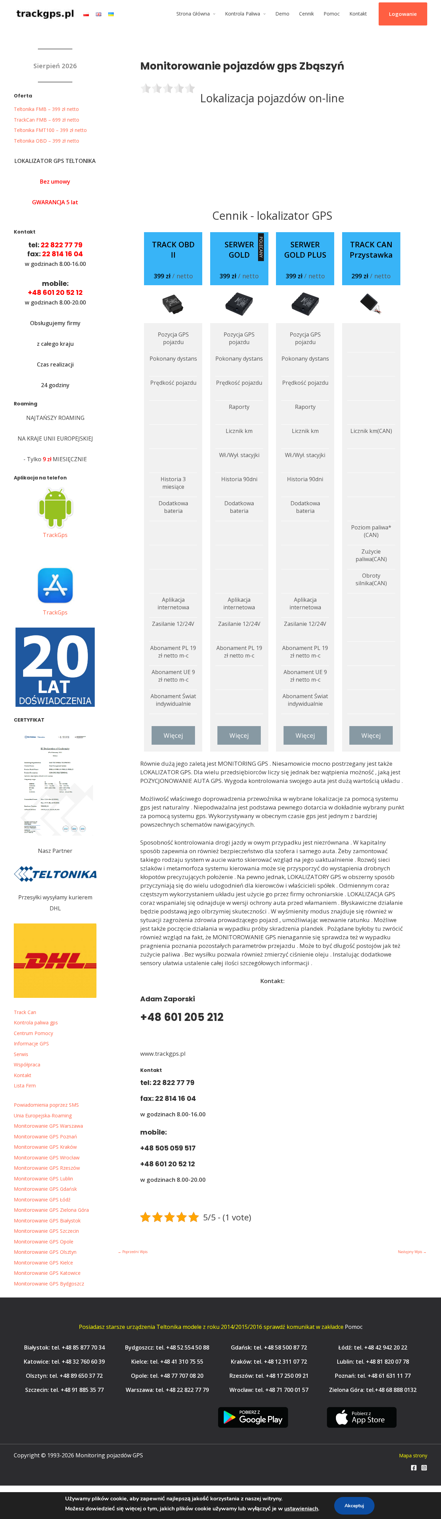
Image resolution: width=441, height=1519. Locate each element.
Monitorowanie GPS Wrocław (47, 1157)
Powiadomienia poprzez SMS (46, 1105)
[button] (403, 14)
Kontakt (358, 13)
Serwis (21, 1054)
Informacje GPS (31, 1043)
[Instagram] (424, 1468)
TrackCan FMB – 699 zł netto (46, 119)
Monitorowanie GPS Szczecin (46, 1231)
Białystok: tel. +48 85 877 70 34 (64, 1347)
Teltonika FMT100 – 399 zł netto (50, 130)
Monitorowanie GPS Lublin (43, 1178)
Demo (282, 13)
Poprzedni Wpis (132, 1251)
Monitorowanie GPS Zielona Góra (51, 1210)
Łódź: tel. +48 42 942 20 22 (372, 1347)
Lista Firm (25, 1085)
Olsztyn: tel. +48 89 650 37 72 (64, 1376)
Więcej (173, 735)
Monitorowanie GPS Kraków (45, 1147)
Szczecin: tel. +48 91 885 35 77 (64, 1390)
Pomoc (332, 13)
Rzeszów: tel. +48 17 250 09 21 (269, 1376)
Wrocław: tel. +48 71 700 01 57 (268, 1390)
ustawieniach (301, 1508)
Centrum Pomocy (33, 1033)
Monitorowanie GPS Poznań (45, 1136)
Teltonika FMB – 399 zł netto (46, 109)
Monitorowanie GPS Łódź (42, 1199)
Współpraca (27, 1064)
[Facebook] (414, 1468)
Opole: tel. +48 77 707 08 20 (167, 1376)
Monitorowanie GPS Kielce (43, 1262)
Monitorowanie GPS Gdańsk (45, 1189)
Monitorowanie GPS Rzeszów (47, 1168)
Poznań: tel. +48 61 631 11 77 (373, 1376)
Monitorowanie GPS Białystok (47, 1220)
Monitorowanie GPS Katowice (47, 1273)
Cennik (306, 13)
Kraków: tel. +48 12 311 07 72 (269, 1361)
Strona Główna (193, 13)
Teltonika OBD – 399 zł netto (46, 140)
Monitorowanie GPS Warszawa (48, 1126)
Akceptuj (354, 1505)
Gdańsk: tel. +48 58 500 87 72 (269, 1347)
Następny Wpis (412, 1251)
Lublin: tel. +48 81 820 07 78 (373, 1361)
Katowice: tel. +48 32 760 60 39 (64, 1361)
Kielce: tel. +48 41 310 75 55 (167, 1361)
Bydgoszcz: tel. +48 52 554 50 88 (167, 1347)
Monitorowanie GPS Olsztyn (45, 1252)
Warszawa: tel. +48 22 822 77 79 (167, 1390)
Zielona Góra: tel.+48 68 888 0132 (373, 1390)
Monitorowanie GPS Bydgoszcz (49, 1283)
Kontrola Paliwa (242, 13)
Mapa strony (413, 1455)
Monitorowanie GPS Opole (43, 1241)
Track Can (25, 1012)
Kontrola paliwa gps (36, 1022)
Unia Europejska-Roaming (43, 1115)
